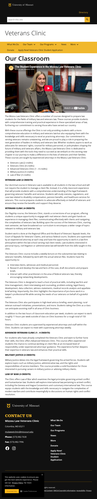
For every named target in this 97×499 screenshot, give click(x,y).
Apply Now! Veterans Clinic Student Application (40, 50)
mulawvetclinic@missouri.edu (19, 431)
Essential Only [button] (12, 491)
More (74, 44)
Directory (83, 12)
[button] (28, 491)
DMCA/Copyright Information (64, 490)
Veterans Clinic (25, 33)
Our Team (29, 44)
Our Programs (48, 44)
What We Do (13, 44)
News (63, 44)
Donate (10, 50)
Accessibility (80, 490)
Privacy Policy (17, 483)
